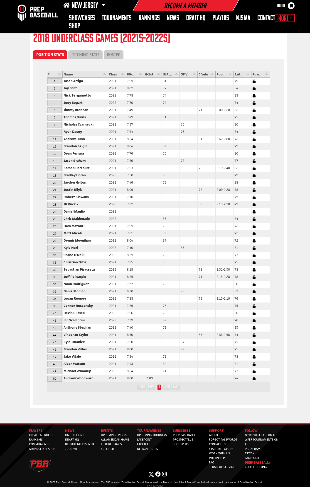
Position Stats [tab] (50, 54)
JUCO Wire (72, 449)
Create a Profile (41, 435)
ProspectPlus (183, 439)
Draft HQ (195, 18)
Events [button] (107, 430)
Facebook (252, 458)
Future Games (111, 444)
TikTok (249, 453)
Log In (281, 6)
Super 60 (107, 449)
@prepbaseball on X (260, 435)
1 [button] (159, 387)
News (173, 18)
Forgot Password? (223, 439)
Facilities (143, 444)
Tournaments (117, 18)
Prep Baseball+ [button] (258, 462)
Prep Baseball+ (184, 435)
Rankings (149, 18)
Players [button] (220, 18)
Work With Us (219, 453)
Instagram (252, 449)
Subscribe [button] (181, 430)
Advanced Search (42, 449)
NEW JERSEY (85, 6)
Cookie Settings (256, 467)
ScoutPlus (181, 444)
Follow (251, 430)
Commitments (39, 444)
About (213, 435)
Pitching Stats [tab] (85, 54)
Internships (217, 458)
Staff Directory (221, 449)
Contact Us (217, 444)
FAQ (211, 462)
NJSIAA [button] (243, 18)
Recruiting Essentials (81, 444)
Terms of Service (221, 467)
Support (216, 430)
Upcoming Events (114, 435)
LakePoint (144, 439)
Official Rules (147, 449)
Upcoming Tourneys (152, 435)
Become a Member (185, 6)
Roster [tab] (113, 54)
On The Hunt (74, 435)
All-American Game (115, 439)
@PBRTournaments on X (261, 442)
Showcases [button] (82, 18)
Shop (74, 26)
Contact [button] (266, 18)
